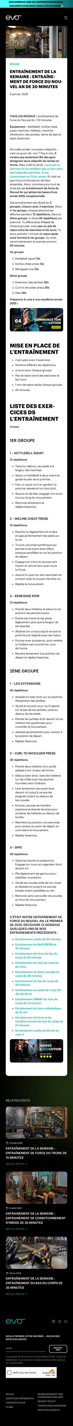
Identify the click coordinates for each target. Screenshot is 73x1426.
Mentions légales (49, 1410)
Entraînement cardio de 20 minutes (38, 939)
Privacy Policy (47, 1401)
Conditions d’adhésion (52, 1405)
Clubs (9, 1407)
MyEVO (10, 1394)
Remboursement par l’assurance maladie (50, 1396)
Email (9, 1348)
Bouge (14, 64)
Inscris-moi (58, 1348)
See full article (15, 1163)
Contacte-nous (15, 1402)
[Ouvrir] (65, 17)
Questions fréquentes (20, 1398)
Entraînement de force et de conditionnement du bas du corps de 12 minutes (39, 1021)
